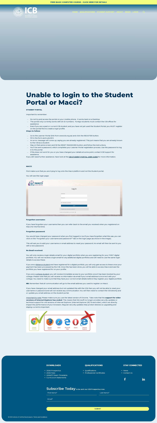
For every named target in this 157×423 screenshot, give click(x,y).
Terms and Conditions (40, 417)
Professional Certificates (95, 373)
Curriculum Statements (56, 378)
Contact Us (127, 373)
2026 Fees (50, 373)
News (125, 371)
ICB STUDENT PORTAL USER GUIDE (83, 157)
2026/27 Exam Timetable (56, 375)
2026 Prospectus (53, 371)
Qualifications (90, 371)
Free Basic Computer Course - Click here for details (78, 2)
